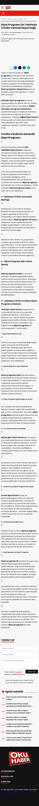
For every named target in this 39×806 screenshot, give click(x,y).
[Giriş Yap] (36, 7)
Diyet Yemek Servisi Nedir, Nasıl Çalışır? (19, 698)
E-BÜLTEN (5, 782)
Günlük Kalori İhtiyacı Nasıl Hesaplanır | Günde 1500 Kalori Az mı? (20, 705)
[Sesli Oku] (11, 68)
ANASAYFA (4, 19)
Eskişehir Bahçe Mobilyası (25, 792)
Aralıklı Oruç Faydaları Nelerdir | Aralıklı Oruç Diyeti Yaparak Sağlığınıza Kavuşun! (19, 725)
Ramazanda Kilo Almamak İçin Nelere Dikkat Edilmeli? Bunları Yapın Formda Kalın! (19, 732)
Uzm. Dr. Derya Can (8, 792)
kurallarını (18, 672)
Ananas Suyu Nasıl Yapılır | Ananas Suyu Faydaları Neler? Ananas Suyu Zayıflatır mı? (18, 711)
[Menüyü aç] (3, 8)
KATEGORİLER (8, 771)
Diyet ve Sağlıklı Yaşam (20, 19)
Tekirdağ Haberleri (7, 794)
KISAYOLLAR (7, 776)
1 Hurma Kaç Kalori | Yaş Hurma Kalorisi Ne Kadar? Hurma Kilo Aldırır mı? (19, 739)
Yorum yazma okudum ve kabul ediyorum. (14, 673)
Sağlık (10, 19)
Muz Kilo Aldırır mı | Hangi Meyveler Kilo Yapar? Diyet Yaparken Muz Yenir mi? (17, 718)
